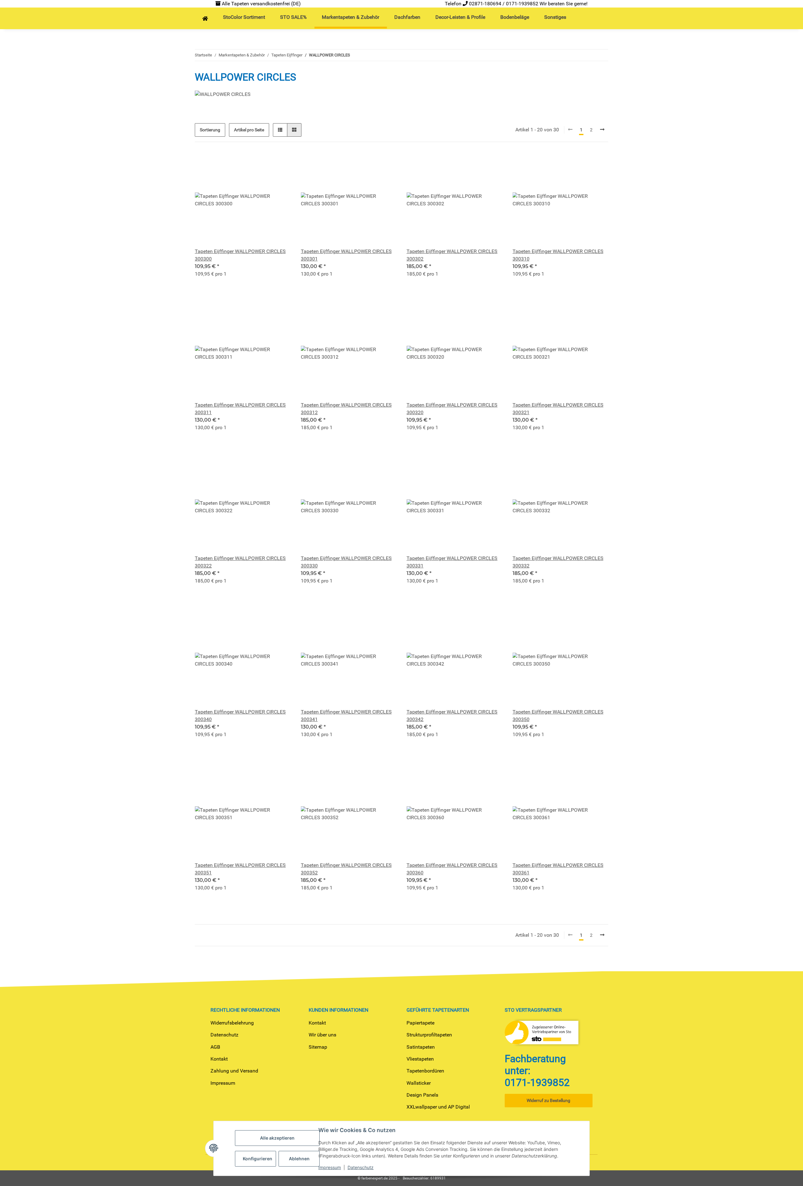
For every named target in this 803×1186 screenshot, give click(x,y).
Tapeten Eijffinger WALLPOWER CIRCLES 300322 (240, 562)
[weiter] (602, 129)
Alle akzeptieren (277, 1138)
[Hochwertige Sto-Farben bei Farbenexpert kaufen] (205, 19)
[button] (280, 130)
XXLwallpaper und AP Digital (438, 1107)
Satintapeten (421, 1047)
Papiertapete (420, 1023)
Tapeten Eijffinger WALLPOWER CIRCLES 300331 (452, 562)
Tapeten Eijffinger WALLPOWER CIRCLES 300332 (558, 562)
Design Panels (422, 1095)
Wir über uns (322, 1035)
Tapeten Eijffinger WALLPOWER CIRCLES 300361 (558, 869)
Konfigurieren (257, 1158)
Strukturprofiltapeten (429, 1035)
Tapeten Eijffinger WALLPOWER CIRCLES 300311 (240, 408)
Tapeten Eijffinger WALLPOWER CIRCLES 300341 (346, 715)
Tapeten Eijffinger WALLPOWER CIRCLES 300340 (240, 715)
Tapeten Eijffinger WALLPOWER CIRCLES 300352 (346, 869)
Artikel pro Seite (249, 129)
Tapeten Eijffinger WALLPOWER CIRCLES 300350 (558, 715)
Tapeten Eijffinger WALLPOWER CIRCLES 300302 (452, 255)
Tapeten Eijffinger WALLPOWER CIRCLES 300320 (452, 408)
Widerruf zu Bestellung (548, 1100)
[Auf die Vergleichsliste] (264, 163)
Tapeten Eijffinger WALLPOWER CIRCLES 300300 (240, 255)
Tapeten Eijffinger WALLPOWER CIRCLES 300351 (240, 869)
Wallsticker (419, 1083)
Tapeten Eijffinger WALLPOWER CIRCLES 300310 (558, 255)
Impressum (222, 1083)
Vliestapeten (420, 1059)
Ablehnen (299, 1158)
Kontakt (219, 1059)
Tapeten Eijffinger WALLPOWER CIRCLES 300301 (346, 255)
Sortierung (210, 129)
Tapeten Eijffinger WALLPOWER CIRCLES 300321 (558, 408)
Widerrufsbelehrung (232, 1023)
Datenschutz (224, 1035)
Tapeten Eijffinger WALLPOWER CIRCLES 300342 (452, 715)
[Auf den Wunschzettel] (280, 163)
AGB (215, 1047)
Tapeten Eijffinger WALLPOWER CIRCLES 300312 (346, 408)
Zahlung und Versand (234, 1071)
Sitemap (318, 1047)
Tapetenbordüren (425, 1071)
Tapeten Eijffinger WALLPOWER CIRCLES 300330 (346, 562)
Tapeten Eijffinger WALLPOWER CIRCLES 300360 (452, 869)
